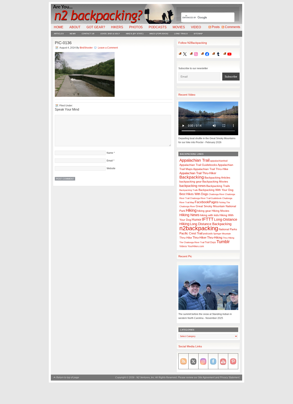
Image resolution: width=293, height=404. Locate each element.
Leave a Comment (108, 47)
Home (58, 27)
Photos (136, 27)
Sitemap (198, 34)
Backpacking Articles (217, 177)
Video (196, 27)
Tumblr (223, 241)
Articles (59, 34)
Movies (179, 27)
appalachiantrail (219, 160)
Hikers (117, 27)
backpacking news (192, 185)
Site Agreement (206, 377)
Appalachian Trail (194, 160)
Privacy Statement (230, 377)
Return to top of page (67, 377)
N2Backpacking (113, 14)
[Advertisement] (146, 393)
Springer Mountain (222, 233)
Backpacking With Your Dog (216, 189)
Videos (183, 246)
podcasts (208, 233)
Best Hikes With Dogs (193, 194)
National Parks (228, 229)
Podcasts (158, 27)
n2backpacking (198, 228)
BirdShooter (86, 47)
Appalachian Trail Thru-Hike (210, 169)
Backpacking (191, 177)
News (73, 34)
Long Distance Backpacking (210, 224)
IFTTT (207, 219)
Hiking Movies (220, 210)
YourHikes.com (196, 246)
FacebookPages (206, 202)
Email (110, 160)
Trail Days (210, 242)
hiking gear (204, 210)
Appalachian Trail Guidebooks (198, 164)
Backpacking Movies (215, 181)
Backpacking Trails (218, 185)
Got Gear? (96, 27)
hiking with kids (209, 215)
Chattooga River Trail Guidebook (206, 198)
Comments (232, 27)
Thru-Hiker (199, 237)
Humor (196, 219)
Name (110, 153)
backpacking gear (190, 181)
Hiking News (189, 215)
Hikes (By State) (135, 34)
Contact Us (88, 34)
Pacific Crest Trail (190, 233)
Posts (216, 27)
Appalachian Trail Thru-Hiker (197, 173)
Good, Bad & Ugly (110, 34)
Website (111, 168)
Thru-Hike (185, 237)
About (75, 27)
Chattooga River (216, 194)
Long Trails (181, 34)
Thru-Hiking (214, 237)
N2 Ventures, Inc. (146, 377)
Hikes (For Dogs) (158, 34)
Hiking (191, 210)
